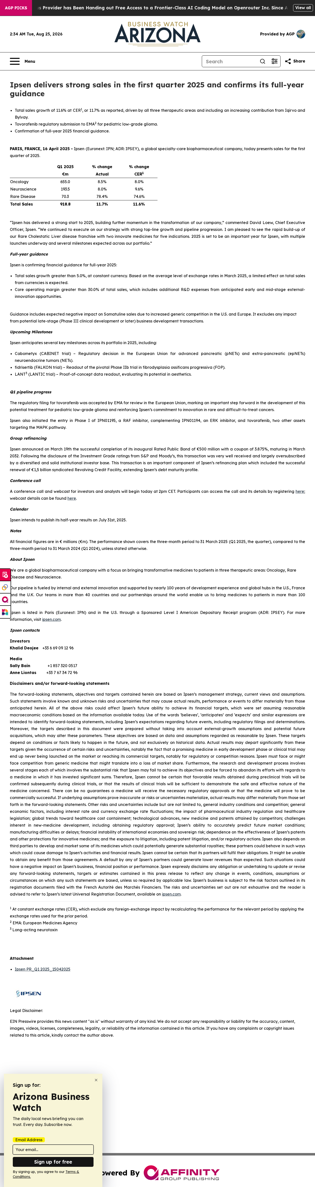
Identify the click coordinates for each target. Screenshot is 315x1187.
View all (303, 7)
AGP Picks (16, 7)
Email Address (28, 1139)
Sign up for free (53, 1162)
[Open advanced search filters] (274, 61)
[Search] (262, 61)
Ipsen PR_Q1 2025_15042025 (42, 969)
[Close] (96, 1080)
